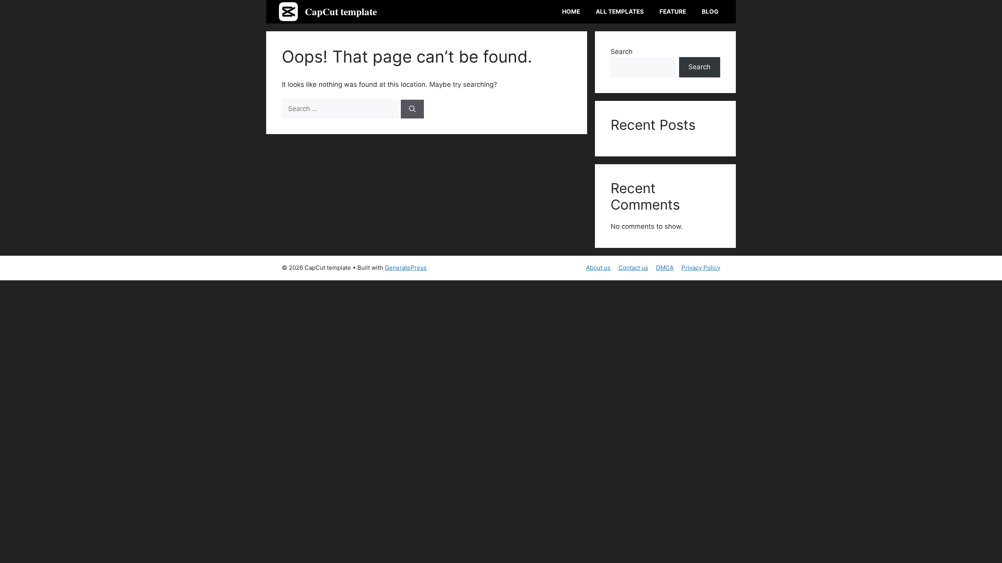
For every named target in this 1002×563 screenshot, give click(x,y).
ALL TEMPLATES (620, 11)
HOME (571, 11)
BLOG (710, 11)
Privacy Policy (700, 267)
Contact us (633, 267)
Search (622, 52)
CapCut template (341, 11)
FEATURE (673, 11)
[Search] (412, 109)
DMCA (665, 267)
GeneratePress (406, 267)
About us (598, 267)
